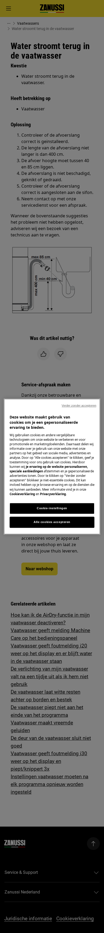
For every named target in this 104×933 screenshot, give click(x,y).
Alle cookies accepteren (52, 522)
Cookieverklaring (22, 494)
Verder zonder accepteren (79, 405)
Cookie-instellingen (52, 508)
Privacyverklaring (53, 494)
